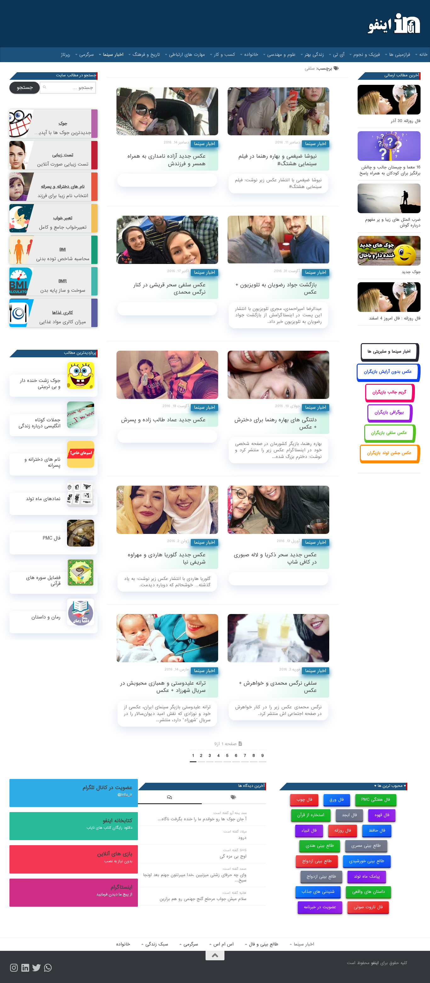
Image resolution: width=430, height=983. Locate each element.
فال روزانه (342, 830)
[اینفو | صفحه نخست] (393, 24)
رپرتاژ (65, 54)
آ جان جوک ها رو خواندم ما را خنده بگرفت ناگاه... (202, 819)
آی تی (338, 54)
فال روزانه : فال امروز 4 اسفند (395, 318)
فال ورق (337, 799)
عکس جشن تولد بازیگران (389, 453)
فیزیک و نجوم (367, 54)
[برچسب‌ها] (234, 798)
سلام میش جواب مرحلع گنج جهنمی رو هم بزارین (203, 899)
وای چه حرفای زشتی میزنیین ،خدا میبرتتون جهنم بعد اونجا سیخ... (194, 878)
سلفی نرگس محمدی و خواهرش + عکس (278, 686)
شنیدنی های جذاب (318, 891)
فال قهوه (382, 815)
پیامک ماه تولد (367, 876)
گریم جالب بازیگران (389, 392)
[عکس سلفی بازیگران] (389, 439)
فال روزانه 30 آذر (406, 121)
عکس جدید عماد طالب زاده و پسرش (163, 420)
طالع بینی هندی (320, 845)
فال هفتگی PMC (375, 799)
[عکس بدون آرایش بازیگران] (388, 379)
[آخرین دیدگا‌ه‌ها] (170, 798)
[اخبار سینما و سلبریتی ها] (389, 358)
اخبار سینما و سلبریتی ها (389, 351)
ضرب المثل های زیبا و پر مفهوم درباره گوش (393, 222)
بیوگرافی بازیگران (389, 412)
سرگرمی (86, 54)
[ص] (13, 967)
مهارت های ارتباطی (187, 54)
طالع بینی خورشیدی (366, 861)
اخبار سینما (113, 54)
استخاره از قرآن (310, 815)
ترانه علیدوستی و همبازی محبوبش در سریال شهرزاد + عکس (163, 686)
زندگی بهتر (314, 54)
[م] (47, 967)
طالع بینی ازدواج (317, 861)
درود (242, 837)
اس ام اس (223, 944)
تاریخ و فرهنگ (146, 54)
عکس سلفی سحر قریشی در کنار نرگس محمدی (169, 288)
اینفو (375, 963)
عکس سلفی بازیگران (389, 433)
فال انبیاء (309, 830)
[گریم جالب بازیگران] (389, 399)
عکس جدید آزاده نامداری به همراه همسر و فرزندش (166, 159)
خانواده (251, 54)
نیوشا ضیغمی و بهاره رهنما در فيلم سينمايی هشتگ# (278, 159)
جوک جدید (411, 272)
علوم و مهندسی (281, 54)
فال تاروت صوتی (368, 907)
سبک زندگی (156, 944)
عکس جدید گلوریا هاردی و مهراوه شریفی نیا (167, 558)
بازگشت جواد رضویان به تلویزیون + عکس (276, 288)
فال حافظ (377, 830)
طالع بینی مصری (366, 845)
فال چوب (304, 799)
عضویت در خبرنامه (320, 907)
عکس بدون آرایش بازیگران (388, 371)
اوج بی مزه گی (233, 856)
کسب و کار (224, 54)
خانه (423, 54)
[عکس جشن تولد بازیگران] (389, 460)
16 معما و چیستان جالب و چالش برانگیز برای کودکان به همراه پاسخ (390, 170)
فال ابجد (349, 815)
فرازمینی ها (399, 54)
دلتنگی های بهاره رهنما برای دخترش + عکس (276, 423)
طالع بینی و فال (263, 944)
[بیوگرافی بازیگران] (389, 419)
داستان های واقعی (368, 891)
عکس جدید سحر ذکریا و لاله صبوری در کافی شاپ (275, 558)
